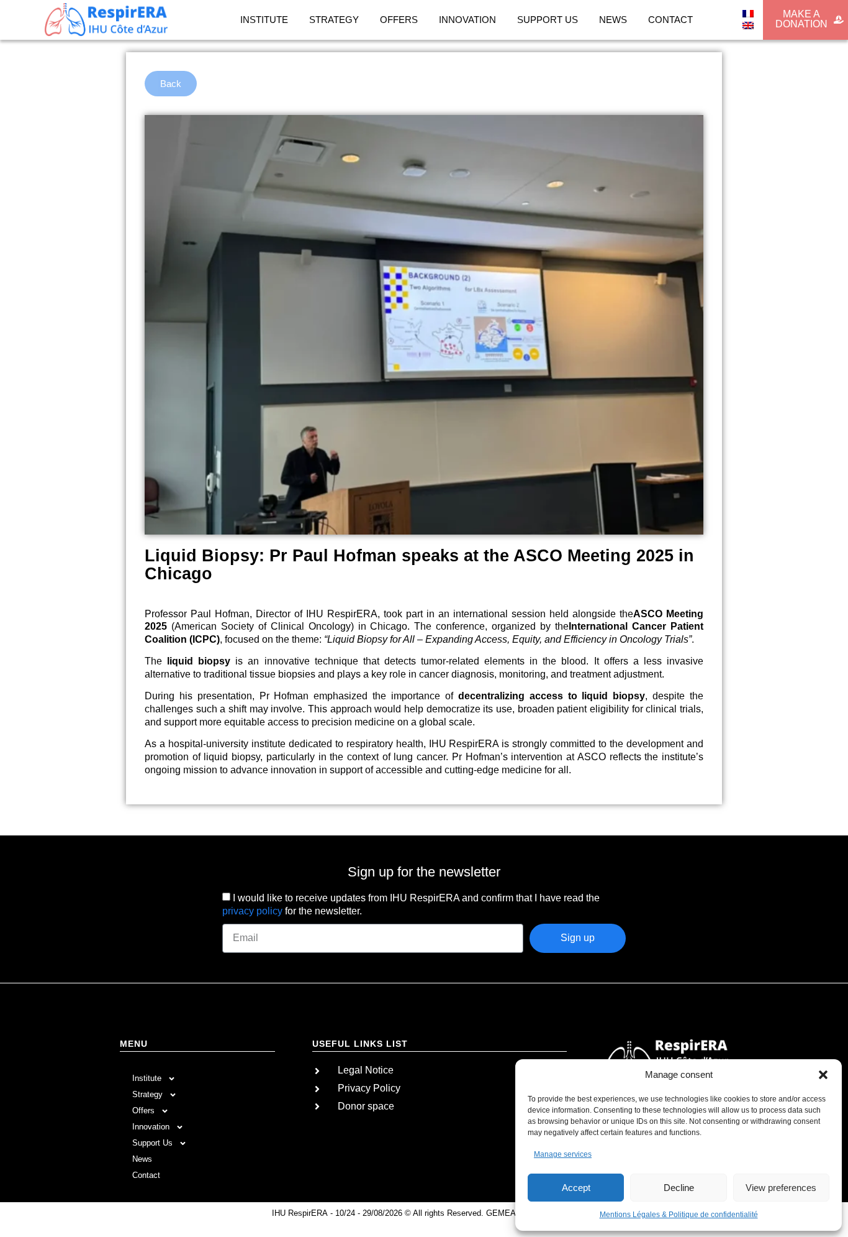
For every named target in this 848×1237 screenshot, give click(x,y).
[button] (823, 1075)
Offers (399, 19)
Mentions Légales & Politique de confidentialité (679, 1214)
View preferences (781, 1187)
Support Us (547, 19)
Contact (670, 19)
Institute (264, 19)
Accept (576, 1187)
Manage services (563, 1154)
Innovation (467, 19)
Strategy (334, 19)
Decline (679, 1187)
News (613, 19)
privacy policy (252, 911)
